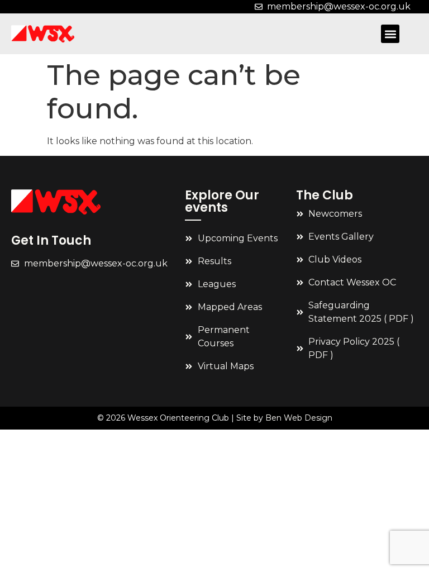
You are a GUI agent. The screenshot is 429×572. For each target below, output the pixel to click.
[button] (390, 34)
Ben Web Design (298, 418)
